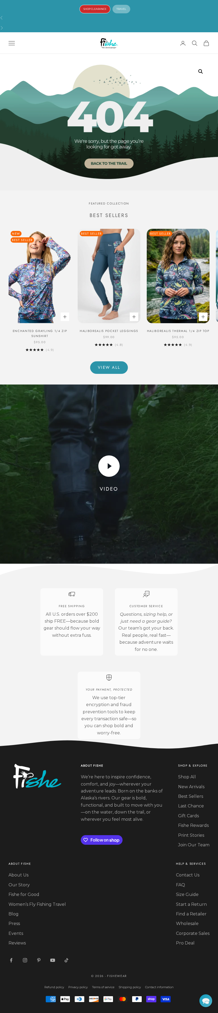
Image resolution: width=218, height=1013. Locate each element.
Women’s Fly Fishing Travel (37, 904)
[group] (109, 122)
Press (14, 923)
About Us (18, 875)
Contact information (159, 987)
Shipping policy (130, 987)
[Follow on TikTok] (66, 960)
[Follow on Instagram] (25, 960)
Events (16, 933)
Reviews (17, 943)
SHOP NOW (97, 23)
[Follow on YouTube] (52, 960)
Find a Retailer (191, 913)
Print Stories (191, 835)
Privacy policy (78, 987)
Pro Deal (185, 943)
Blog (14, 913)
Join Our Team (193, 844)
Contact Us (187, 875)
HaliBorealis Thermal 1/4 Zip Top (178, 331)
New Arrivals (191, 786)
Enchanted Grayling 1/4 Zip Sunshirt (40, 333)
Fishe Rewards (193, 825)
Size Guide (187, 894)
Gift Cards (188, 815)
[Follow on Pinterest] (38, 960)
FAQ (180, 884)
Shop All (187, 776)
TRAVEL (121, 8)
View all (109, 367)
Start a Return (191, 904)
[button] (205, 1000)
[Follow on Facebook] (11, 960)
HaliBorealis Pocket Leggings (109, 331)
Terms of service (103, 987)
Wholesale (187, 923)
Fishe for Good (24, 894)
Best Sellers (190, 796)
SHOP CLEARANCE (94, 8)
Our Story (19, 884)
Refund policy (54, 987)
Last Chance (191, 805)
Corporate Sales (192, 933)
